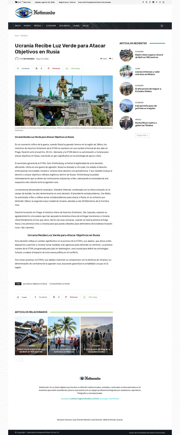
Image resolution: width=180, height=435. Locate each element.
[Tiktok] (150, 2)
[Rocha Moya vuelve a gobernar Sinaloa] (126, 123)
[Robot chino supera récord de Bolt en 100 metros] (31, 336)
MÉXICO (138, 119)
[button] (161, 25)
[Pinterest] (156, 2)
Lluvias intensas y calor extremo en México (63, 350)
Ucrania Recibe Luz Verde (60, 284)
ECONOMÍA (30, 346)
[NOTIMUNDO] (17, 59)
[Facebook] (143, 2)
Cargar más (141, 135)
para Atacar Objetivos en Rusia (35, 284)
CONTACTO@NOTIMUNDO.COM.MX (84, 399)
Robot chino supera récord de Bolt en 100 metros (31, 350)
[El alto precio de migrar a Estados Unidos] (97, 336)
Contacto (65, 399)
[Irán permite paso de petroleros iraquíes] (126, 106)
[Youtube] (153, 2)
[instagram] (163, 2)
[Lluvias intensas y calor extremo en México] (64, 336)
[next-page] (21, 360)
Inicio (17, 35)
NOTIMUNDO (28, 59)
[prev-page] (16, 360)
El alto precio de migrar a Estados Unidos (97, 350)
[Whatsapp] (160, 2)
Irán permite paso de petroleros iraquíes (146, 107)
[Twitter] (146, 2)
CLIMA (63, 346)
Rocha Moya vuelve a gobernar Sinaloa (146, 124)
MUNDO (24, 35)
